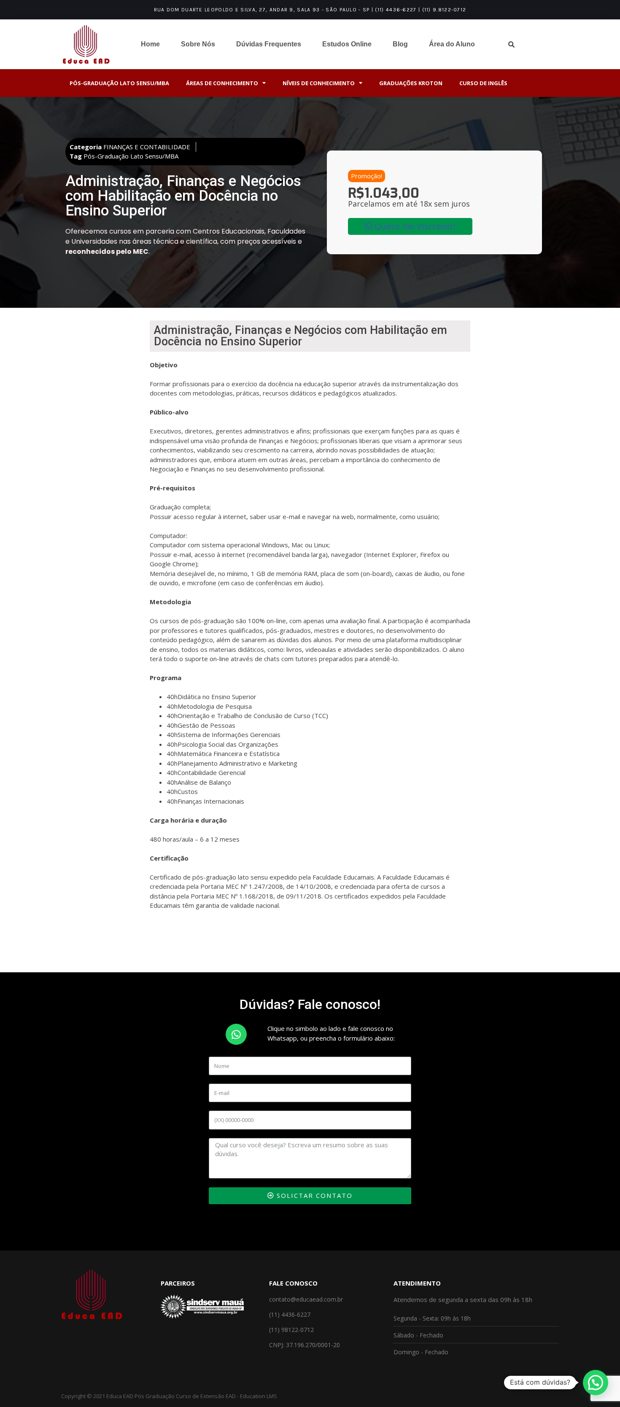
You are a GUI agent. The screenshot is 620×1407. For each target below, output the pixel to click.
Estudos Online (347, 44)
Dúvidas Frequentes (268, 44)
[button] (366, 176)
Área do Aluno (452, 44)
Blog (400, 44)
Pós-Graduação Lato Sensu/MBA (119, 83)
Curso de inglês (483, 83)
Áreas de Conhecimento (222, 83)
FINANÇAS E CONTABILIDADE (146, 147)
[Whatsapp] (236, 1034)
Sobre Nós (198, 44)
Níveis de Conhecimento (319, 83)
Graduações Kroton (410, 83)
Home (150, 44)
